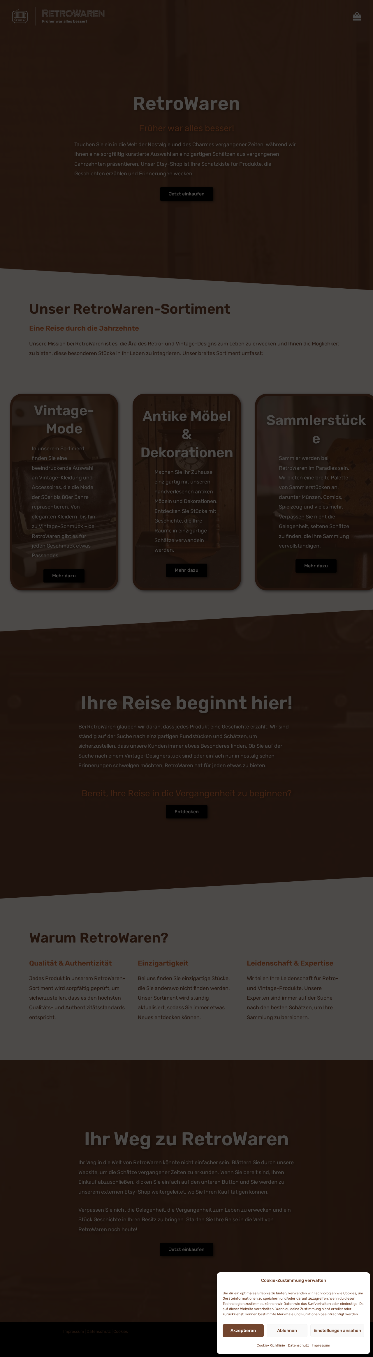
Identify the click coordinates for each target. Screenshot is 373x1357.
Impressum (321, 1345)
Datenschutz (298, 1345)
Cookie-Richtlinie (271, 1345)
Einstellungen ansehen (337, 1330)
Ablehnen (287, 1330)
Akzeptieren (243, 1330)
